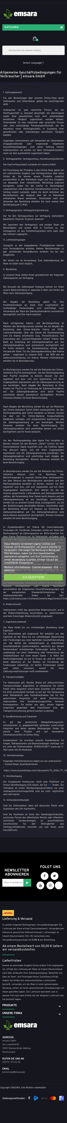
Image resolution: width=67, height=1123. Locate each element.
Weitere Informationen (17, 567)
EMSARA (15, 1087)
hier (50, 785)
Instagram (50, 885)
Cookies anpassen (42, 567)
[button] (35, 38)
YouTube (40, 885)
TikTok (59, 885)
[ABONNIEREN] (27, 883)
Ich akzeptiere (34, 577)
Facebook (44, 876)
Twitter (54, 876)
